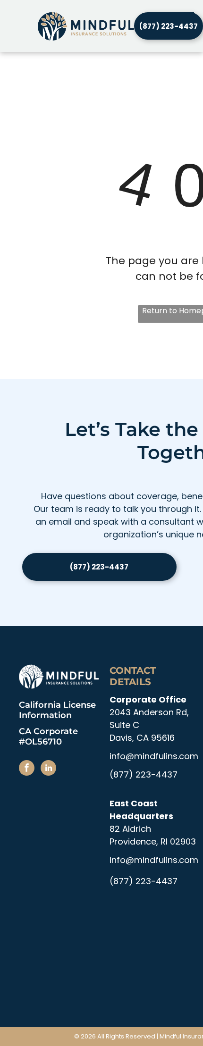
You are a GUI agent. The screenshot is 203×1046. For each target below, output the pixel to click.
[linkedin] (48, 769)
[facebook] (26, 769)
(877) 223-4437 (144, 774)
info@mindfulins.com (154, 756)
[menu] (188, 15)
